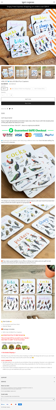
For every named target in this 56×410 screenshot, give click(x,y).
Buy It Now (28, 103)
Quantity (3, 92)
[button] (54, 73)
